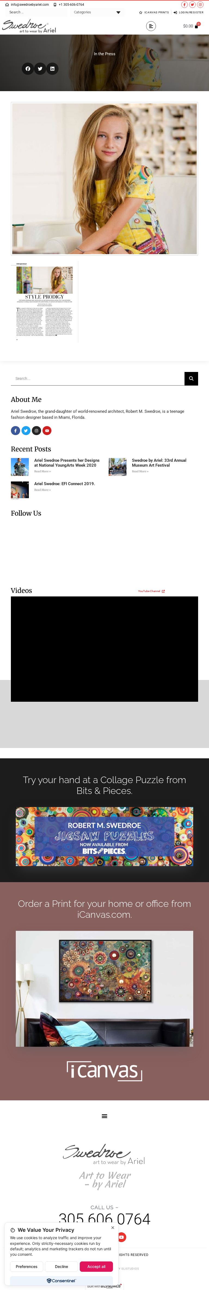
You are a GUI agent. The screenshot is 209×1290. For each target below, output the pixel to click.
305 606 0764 (104, 1219)
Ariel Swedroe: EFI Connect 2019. (64, 483)
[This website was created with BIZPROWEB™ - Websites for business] (104, 1286)
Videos (21, 590)
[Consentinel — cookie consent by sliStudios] (61, 1280)
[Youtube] (47, 430)
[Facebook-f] (184, 4)
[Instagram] (200, 4)
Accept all (96, 1266)
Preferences (27, 1266)
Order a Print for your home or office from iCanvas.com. (104, 909)
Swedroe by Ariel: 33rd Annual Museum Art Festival (159, 463)
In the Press (104, 53)
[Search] (191, 379)
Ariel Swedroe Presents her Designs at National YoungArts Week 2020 (67, 463)
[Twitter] (192, 4)
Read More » (42, 471)
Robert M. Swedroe (143, 411)
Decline (61, 1266)
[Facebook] (15, 430)
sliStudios (130, 1268)
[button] (151, 26)
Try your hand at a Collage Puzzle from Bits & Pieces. (104, 785)
